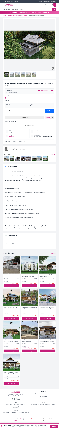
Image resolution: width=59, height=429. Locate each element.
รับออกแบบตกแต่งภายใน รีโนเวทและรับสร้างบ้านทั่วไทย (47, 275)
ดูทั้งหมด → (53, 253)
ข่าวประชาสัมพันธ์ (43, 396)
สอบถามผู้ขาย (25, 117)
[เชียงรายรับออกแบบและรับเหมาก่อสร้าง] (6, 158)
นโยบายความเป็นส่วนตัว (34, 427)
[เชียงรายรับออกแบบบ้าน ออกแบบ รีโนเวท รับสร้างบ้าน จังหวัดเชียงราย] (34, 158)
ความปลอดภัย (21, 412)
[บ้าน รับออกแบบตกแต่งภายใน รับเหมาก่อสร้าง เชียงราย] (12, 158)
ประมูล (50, 111)
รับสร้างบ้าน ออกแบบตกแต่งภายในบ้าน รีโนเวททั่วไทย (29, 308)
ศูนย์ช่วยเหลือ (7, 1)
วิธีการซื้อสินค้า (9, 405)
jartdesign (13, 148)
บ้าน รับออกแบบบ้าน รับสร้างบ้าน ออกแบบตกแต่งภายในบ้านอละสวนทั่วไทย (47, 340)
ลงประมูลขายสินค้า (35, 405)
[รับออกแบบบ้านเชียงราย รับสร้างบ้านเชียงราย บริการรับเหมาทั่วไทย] (45, 158)
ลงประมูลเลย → (45, 12)
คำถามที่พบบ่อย (13, 412)
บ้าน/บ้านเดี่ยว (24, 15)
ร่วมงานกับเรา (51, 394)
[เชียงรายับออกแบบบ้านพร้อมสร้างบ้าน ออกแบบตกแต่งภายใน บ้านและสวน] (39, 158)
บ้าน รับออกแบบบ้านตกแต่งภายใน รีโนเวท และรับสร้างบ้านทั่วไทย (29, 275)
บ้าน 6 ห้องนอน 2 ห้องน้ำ (9, 275)
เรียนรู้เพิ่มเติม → (8, 246)
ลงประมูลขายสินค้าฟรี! (45, 1)
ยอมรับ (54, 426)
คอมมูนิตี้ (54, 1)
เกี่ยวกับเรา (15, 1)
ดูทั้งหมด (53, 154)
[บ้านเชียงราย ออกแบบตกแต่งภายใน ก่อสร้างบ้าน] (23, 158)
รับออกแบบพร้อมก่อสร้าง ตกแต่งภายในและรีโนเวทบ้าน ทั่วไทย (11, 373)
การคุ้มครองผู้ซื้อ (15, 407)
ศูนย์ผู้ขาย (54, 405)
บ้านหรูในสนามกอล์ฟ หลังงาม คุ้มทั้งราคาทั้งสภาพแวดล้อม (29, 340)
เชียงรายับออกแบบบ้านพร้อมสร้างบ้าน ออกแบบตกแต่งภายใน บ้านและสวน (47, 308)
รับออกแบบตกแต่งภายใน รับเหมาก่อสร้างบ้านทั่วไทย (11, 308)
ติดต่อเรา (44, 394)
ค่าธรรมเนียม (48, 405)
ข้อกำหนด (21, 419)
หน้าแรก (4, 15)
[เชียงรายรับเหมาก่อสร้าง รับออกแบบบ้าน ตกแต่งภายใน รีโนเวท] (28, 158)
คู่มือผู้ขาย (42, 405)
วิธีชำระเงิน (23, 405)
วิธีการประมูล (16, 405)
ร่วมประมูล (12, 286)
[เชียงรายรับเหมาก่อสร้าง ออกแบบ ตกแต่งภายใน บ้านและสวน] (17, 158)
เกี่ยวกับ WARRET (37, 394)
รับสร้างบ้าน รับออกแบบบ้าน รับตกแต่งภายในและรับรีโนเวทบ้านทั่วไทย (11, 340)
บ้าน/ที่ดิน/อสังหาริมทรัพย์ (14, 15)
